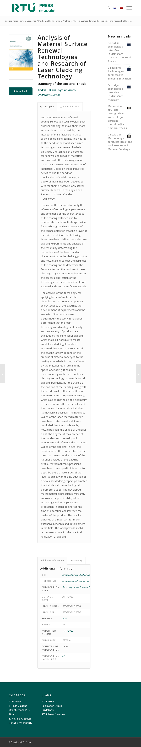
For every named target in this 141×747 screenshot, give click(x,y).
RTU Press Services (53, 714)
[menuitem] (106, 8)
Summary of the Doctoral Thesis (78, 587)
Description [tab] (48, 106)
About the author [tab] (71, 106)
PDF (64, 618)
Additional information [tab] (52, 560)
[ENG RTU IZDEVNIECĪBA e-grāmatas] (34, 8)
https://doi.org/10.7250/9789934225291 (82, 574)
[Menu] (127, 8)
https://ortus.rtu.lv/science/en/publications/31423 (87, 580)
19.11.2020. (67, 630)
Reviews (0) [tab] (76, 560)
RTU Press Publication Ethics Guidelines (51, 706)
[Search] (106, 8)
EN (63, 655)
